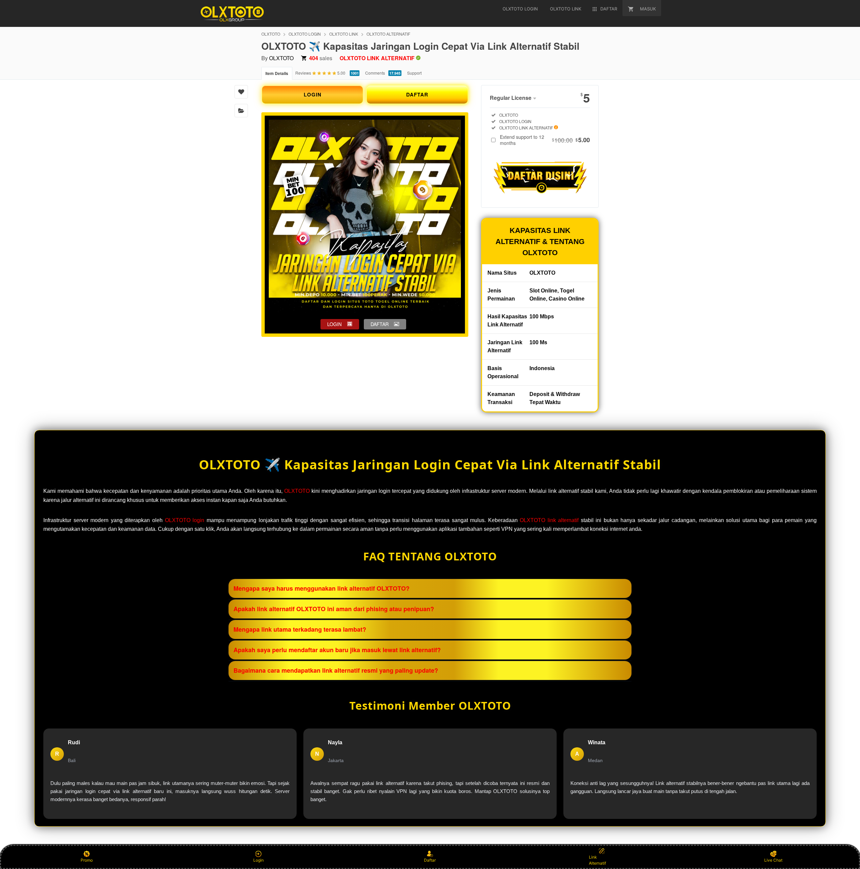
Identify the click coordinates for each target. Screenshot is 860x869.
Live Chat (773, 860)
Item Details (276, 73)
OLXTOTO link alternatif (549, 520)
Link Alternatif (597, 860)
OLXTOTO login (185, 520)
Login (258, 860)
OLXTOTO (270, 34)
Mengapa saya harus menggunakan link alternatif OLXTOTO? (321, 588)
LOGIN (312, 94)
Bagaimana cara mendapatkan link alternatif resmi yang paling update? (335, 670)
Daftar (430, 860)
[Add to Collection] (241, 110)
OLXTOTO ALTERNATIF (388, 34)
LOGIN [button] (334, 324)
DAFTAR (417, 94)
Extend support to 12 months (545, 140)
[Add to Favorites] (241, 91)
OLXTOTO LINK (343, 34)
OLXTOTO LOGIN (305, 34)
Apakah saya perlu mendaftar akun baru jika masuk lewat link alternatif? (337, 649)
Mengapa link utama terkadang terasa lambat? (299, 629)
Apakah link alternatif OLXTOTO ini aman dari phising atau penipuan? (333, 608)
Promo (87, 860)
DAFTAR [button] (380, 324)
